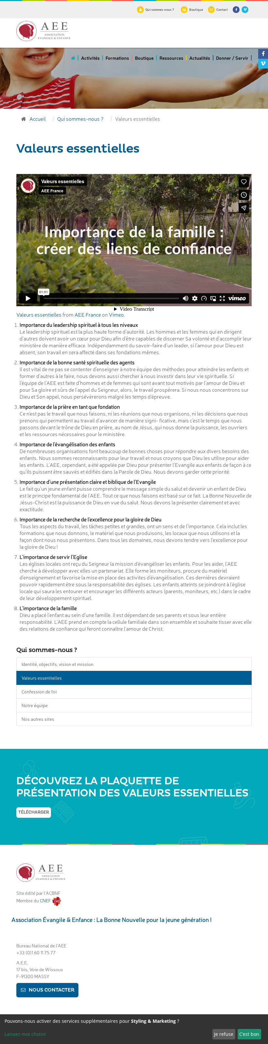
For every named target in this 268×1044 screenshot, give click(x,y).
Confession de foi (39, 691)
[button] (90, 60)
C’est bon (249, 1034)
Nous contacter (52, 990)
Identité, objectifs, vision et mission (57, 664)
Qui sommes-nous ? (159, 9)
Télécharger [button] (33, 812)
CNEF (46, 900)
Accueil (37, 118)
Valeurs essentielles (38, 314)
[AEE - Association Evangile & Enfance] (43, 31)
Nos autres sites (38, 719)
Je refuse (223, 1034)
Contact (222, 9)
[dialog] (134, 1029)
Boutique (196, 9)
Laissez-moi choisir (25, 1034)
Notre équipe (35, 705)
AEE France (88, 314)
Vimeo (116, 314)
